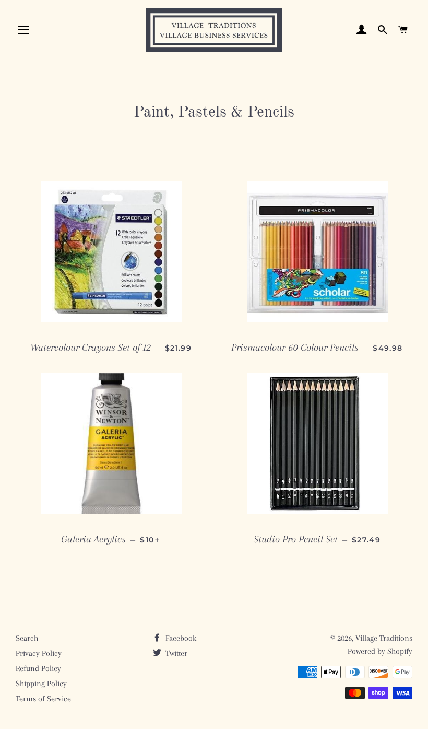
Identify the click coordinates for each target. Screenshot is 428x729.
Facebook (179, 638)
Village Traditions (383, 638)
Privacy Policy (39, 653)
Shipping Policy (41, 683)
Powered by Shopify (380, 651)
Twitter (175, 653)
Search (27, 638)
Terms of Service (43, 698)
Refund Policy (38, 668)
